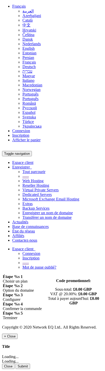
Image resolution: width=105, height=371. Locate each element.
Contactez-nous (24, 240)
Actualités (20, 222)
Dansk (27, 39)
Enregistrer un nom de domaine (47, 213)
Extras (27, 204)
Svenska (29, 117)
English (28, 48)
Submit (23, 366)
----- (25, 176)
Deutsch (29, 67)
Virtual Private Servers (40, 190)
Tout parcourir (33, 171)
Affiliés (18, 236)
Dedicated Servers (37, 194)
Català (27, 20)
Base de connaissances (30, 226)
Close (8, 366)
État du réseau (23, 231)
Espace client (22, 162)
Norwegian (31, 89)
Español (28, 112)
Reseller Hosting (35, 185)
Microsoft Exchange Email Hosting (50, 199)
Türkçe (28, 121)
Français (19, 6)
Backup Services (35, 208)
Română (29, 103)
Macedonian (32, 85)
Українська (32, 126)
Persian (28, 57)
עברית (27, 71)
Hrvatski (29, 30)
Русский (29, 108)
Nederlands (31, 44)
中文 (26, 25)
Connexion (21, 131)
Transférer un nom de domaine (47, 217)
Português (30, 94)
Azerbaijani (31, 15)
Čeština (28, 35)
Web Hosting (33, 181)
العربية (28, 11)
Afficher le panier (26, 140)
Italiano (28, 80)
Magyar (28, 76)
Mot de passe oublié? (39, 267)
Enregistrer (22, 167)
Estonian (29, 53)
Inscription (20, 135)
